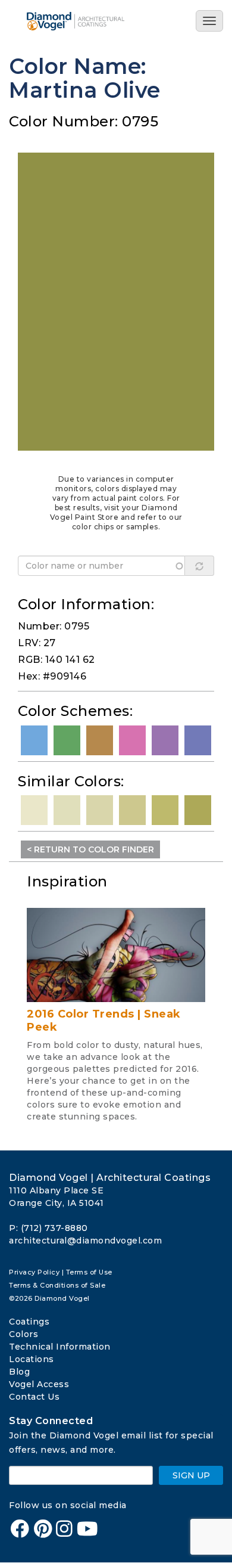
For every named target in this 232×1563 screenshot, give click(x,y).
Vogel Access (39, 1384)
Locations (31, 1359)
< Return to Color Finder (90, 849)
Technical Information (60, 1346)
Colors (23, 1334)
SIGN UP (191, 1475)
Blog (19, 1371)
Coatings (29, 1321)
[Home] (85, 21)
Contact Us (34, 1396)
